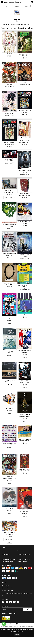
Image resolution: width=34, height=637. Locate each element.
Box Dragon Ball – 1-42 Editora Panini (9, 407)
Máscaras (9, 84)
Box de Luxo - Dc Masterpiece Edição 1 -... (9, 191)
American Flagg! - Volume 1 (9, 317)
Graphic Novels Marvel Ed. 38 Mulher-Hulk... (9, 143)
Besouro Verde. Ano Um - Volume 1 (25, 55)
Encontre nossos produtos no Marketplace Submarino (23, 560)
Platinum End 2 (9, 54)
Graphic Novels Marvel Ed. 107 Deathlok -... (24, 111)
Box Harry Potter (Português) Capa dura (24, 194)
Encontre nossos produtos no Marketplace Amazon (23, 555)
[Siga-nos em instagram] (3, 602)
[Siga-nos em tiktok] (10, 602)
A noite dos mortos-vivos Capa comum (9, 254)
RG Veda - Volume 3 (9, 113)
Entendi (17, 635)
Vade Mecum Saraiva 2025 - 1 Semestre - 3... (24, 286)
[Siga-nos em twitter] (14, 602)
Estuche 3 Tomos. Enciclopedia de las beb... (24, 141)
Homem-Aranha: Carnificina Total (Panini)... (9, 477)
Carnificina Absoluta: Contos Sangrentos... (24, 470)
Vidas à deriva (9, 508)
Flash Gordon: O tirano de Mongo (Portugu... (25, 440)
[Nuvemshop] (17, 624)
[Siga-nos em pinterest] (18, 602)
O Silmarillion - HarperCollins (9, 352)
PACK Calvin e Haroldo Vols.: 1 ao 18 (9, 533)
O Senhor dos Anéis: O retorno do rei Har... (24, 415)
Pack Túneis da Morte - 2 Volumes (25, 255)
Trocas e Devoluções (6, 554)
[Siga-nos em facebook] (6, 602)
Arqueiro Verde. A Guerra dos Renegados (9, 225)
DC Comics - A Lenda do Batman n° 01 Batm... (24, 381)
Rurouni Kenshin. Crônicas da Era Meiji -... (24, 351)
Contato (18, 551)
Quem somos (4, 551)
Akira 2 (24, 315)
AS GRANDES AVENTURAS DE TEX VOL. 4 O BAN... (24, 222)
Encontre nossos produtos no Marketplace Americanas (8, 560)
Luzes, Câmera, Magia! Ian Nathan (24, 171)
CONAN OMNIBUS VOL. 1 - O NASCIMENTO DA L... (25, 510)
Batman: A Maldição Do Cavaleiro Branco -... (9, 160)
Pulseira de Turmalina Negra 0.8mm (9, 284)
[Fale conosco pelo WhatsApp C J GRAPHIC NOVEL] (4, 624)
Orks (24, 82)
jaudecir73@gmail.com (9, 588)
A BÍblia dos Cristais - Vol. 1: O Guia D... (9, 444)
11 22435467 (6, 585)
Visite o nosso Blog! (8, 590)
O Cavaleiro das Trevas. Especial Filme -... (9, 381)
